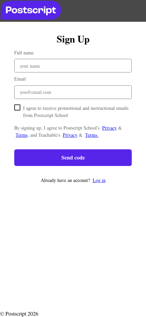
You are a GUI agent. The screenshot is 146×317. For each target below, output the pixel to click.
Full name (24, 52)
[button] (73, 180)
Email (20, 79)
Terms (22, 135)
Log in (99, 180)
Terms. (91, 135)
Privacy (109, 127)
